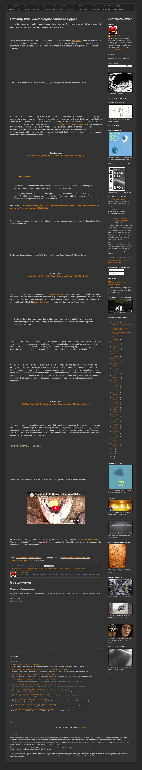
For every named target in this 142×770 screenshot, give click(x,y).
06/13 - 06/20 (115, 397)
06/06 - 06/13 (115, 400)
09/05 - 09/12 (115, 368)
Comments (113, 273)
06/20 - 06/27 (115, 395)
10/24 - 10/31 (115, 351)
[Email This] (45, 566)
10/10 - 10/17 (115, 356)
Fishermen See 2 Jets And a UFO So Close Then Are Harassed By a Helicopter (34, 704)
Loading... (111, 674)
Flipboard (18, 6)
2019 (111, 451)
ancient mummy (26, 568)
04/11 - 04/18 (115, 419)
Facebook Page (37, 6)
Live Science (21, 558)
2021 (111, 320)
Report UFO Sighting (66, 9)
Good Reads (23, 560)
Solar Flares (95, 9)
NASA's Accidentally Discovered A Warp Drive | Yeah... (121, 332)
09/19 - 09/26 (115, 363)
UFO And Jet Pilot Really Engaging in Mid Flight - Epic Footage (29, 699)
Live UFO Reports (81, 6)
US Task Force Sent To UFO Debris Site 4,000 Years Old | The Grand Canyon (56, 404)
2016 (111, 458)
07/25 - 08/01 (115, 383)
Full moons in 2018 (82, 9)
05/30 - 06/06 (115, 402)
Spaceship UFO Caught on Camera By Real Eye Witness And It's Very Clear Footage (35, 684)
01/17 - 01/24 (115, 441)
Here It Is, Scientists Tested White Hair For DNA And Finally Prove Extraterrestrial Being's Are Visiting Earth (41, 689)
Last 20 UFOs (108, 6)
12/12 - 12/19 (115, 322)
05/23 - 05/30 (115, 404)
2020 (111, 449)
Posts (111, 270)
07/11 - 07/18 (115, 387)
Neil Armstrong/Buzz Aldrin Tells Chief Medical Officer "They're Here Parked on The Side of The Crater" (40, 669)
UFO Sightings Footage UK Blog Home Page (120, 219)
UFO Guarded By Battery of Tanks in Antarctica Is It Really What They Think (33, 709)
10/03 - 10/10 (115, 358)
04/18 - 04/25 (115, 416)
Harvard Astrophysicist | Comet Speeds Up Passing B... (120, 329)
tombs (84, 568)
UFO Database (67, 6)
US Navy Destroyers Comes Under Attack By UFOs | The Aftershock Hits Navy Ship (35, 674)
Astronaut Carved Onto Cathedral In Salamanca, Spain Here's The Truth (56, 276)
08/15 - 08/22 (115, 375)
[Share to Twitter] (49, 566)
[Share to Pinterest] (52, 566)
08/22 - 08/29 (115, 373)
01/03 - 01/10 (115, 446)
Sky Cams (119, 6)
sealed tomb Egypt (78, 568)
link (20, 446)
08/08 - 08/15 (115, 378)
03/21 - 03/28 (115, 426)
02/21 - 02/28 (115, 436)
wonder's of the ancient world (73, 124)
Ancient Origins (34, 568)
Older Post (99, 649)
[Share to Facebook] (50, 566)
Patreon (56, 6)
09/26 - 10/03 (115, 361)
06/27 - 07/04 (115, 392)
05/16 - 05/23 (115, 407)
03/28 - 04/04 (115, 424)
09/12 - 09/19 (115, 366)
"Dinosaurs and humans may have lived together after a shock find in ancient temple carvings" (119, 260)
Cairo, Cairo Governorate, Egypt (23, 570)
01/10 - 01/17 (115, 443)
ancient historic (56, 294)
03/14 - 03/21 (115, 429)
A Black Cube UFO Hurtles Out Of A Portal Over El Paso (27, 664)
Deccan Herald (26, 176)
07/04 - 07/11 (115, 390)
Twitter (26, 6)
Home (10, 6)
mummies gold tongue (58, 568)
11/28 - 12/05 (115, 339)
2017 (111, 456)
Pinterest (48, 6)
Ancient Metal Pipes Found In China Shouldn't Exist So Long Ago (56, 156)
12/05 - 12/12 (115, 336)
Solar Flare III (106, 9)
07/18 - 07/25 (115, 385)
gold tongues (42, 568)
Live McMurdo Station (49, 9)
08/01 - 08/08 (115, 380)
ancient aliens (17, 568)
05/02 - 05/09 (115, 412)
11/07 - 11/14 (115, 346)
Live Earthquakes (95, 6)
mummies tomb (69, 568)
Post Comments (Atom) (23, 652)
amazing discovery (90, 539)
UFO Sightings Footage (117, 36)
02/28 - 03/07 (115, 433)
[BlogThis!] (47, 566)
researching (77, 41)
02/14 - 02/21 (115, 438)
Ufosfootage (113, 229)
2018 (111, 454)
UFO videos (113, 207)
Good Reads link (41, 302)
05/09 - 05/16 (115, 409)
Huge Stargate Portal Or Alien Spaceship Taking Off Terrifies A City (30, 694)
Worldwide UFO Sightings (30, 9)
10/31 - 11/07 (115, 349)
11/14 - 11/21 (115, 344)
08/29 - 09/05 (115, 370)
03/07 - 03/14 (115, 431)
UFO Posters (118, 9)
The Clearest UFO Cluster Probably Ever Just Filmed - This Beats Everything (33, 679)
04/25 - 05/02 (115, 414)
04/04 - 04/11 (115, 421)
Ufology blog (126, 203)
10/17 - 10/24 (115, 353)
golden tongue (49, 568)
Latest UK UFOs (13, 9)
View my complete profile (115, 49)
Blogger (83, 727)
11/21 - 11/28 (115, 341)
